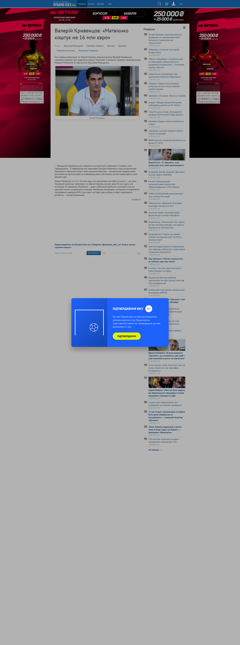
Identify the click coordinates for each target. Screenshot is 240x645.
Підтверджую (126, 336)
